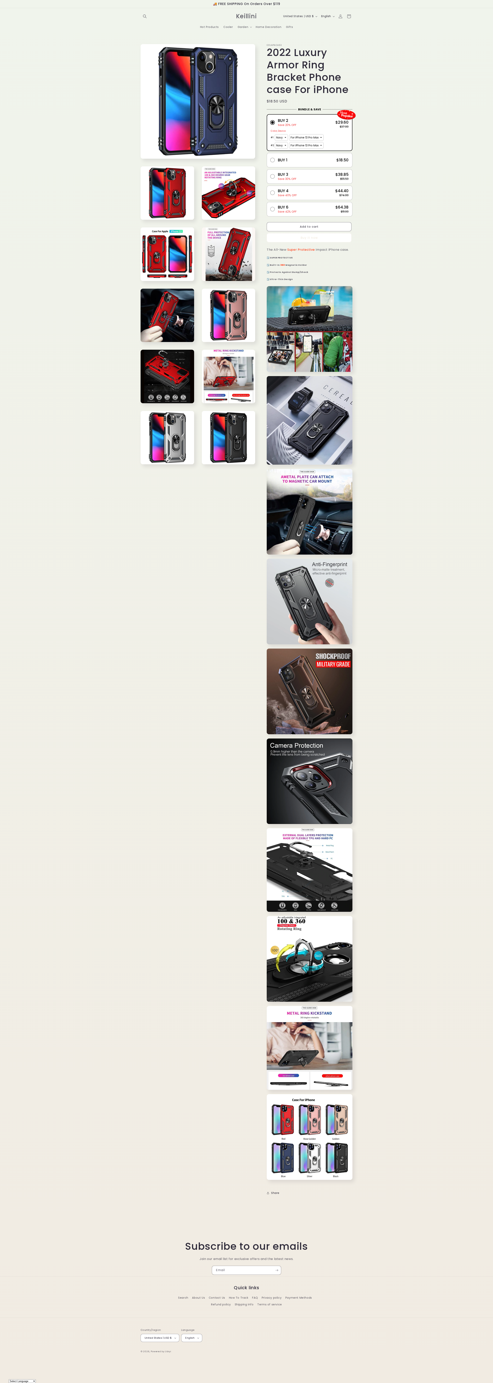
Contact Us (217, 1298)
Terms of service (269, 1304)
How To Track (238, 1298)
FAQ (255, 1298)
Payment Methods (298, 1298)
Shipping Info (244, 1304)
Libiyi (168, 1351)
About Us (198, 1298)
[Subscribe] (276, 1270)
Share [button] (275, 1193)
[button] (145, 16)
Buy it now (309, 238)
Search (183, 1298)
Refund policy (221, 1304)
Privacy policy (272, 1298)
